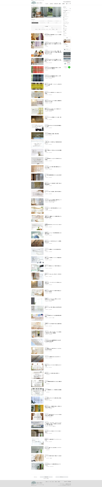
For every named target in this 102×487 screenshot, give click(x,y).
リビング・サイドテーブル (66, 22)
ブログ (33, 5)
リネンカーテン (36, 5)
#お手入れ (36, 29)
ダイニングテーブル (65, 18)
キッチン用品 (64, 30)
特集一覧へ (67, 46)
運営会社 (56, 481)
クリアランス (64, 35)
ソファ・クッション (65, 21)
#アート (50, 29)
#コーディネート (43, 29)
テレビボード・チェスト (66, 23)
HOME (31, 5)
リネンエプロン (65, 29)
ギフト (64, 34)
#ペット (47, 29)
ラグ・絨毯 (46, 223)
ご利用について (47, 481)
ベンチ (64, 20)
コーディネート (52, 466)
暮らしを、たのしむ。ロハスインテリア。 (36, 2)
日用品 (64, 31)
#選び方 (39, 29)
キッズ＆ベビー (65, 33)
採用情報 (59, 481)
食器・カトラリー (65, 28)
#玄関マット (53, 29)
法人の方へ (53, 481)
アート (64, 27)
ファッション (64, 32)
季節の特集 (65, 43)
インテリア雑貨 (65, 26)
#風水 (56, 29)
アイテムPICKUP (65, 44)
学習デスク (64, 25)
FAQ (50, 481)
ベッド (64, 24)
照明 (63, 17)
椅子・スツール (65, 19)
